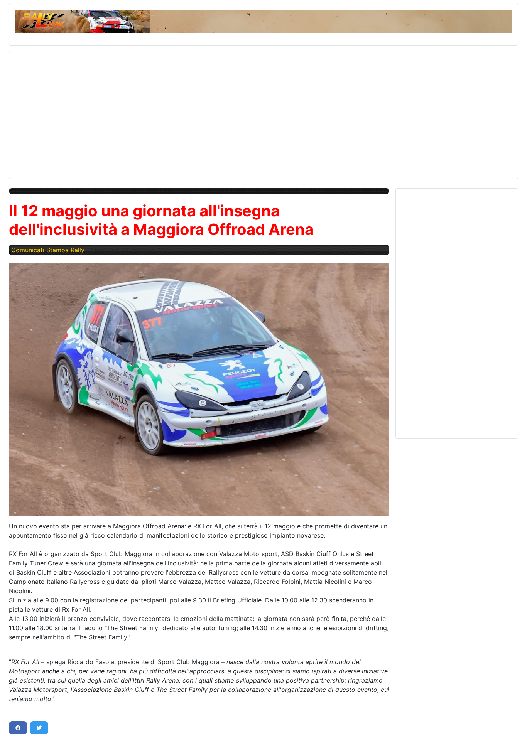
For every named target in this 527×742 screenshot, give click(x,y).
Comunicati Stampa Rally (47, 250)
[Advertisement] (246, 112)
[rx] (199, 389)
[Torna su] (513, 728)
